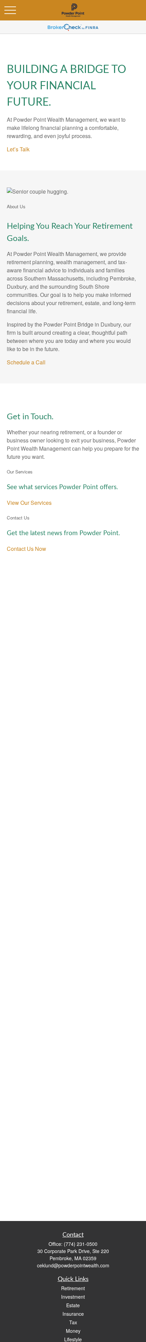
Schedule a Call (26, 362)
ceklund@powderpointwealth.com (73, 1265)
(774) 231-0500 (80, 1243)
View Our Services (29, 503)
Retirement (73, 1288)
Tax (73, 1322)
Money (73, 1330)
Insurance (73, 1313)
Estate (73, 1305)
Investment (73, 1296)
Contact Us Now (26, 549)
